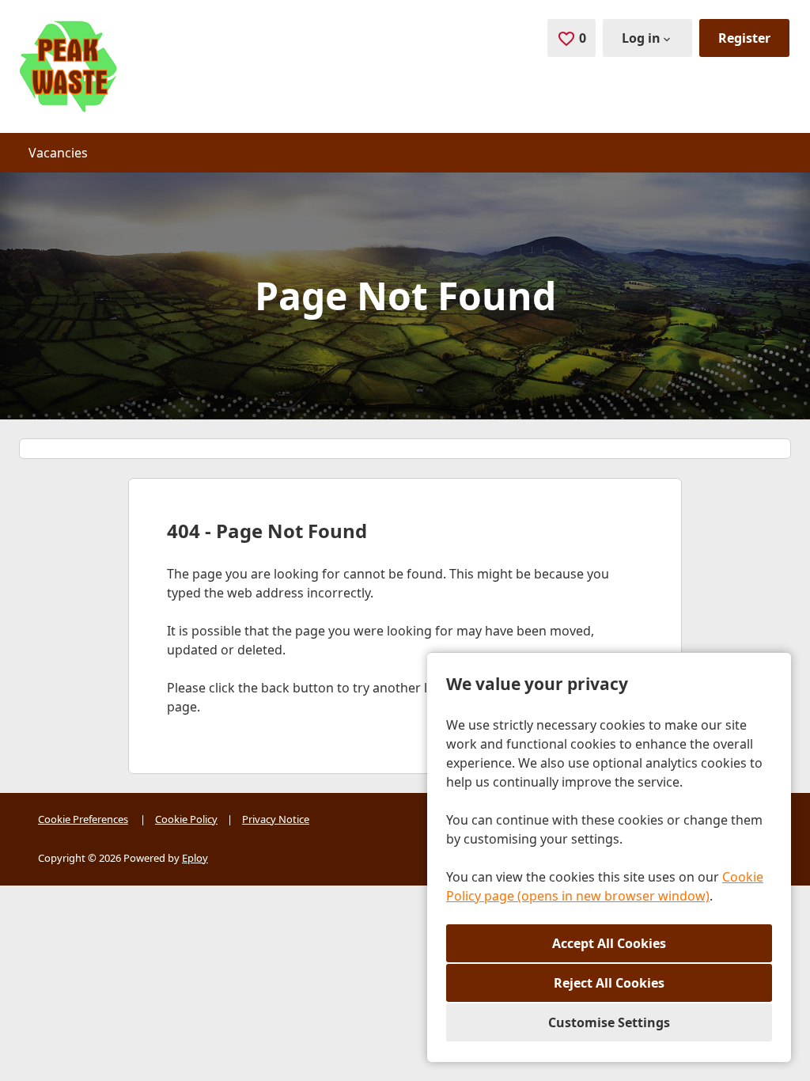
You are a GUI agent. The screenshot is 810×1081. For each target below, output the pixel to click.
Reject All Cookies (609, 983)
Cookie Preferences (83, 819)
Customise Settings (609, 1022)
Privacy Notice (275, 819)
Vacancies (58, 152)
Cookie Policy (186, 819)
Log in (641, 38)
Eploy (195, 858)
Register (744, 38)
